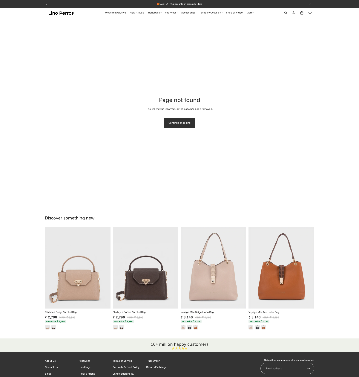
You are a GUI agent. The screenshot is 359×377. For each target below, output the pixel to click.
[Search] (286, 13)
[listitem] (47, 327)
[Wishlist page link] (310, 12)
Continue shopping (179, 122)
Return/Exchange (156, 367)
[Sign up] (308, 369)
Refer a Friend (87, 373)
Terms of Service (122, 360)
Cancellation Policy (123, 373)
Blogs (48, 373)
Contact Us (51, 367)
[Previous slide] (50, 267)
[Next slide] (105, 267)
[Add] (104, 302)
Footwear (84, 360)
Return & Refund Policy (126, 367)
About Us (50, 360)
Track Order (153, 360)
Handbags (84, 367)
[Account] (293, 13)
